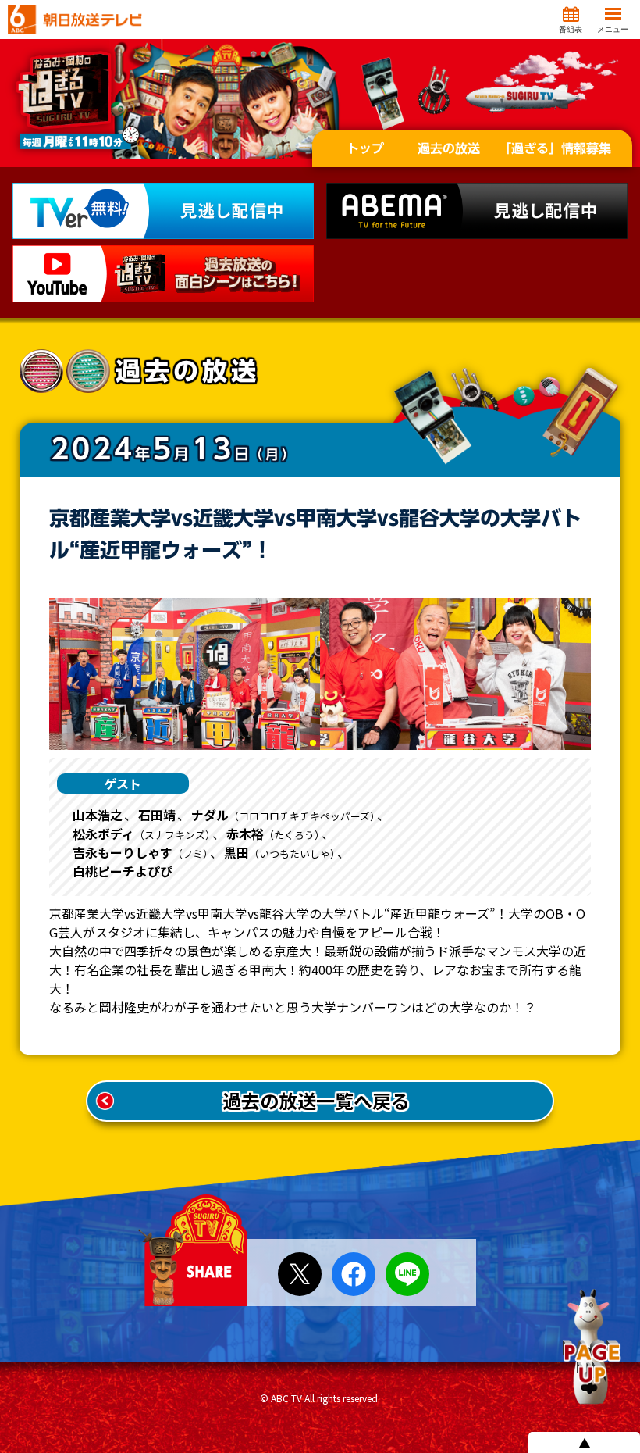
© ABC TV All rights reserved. (320, 1398)
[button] (313, 743)
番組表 (570, 29)
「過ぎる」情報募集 (555, 148)
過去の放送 (449, 148)
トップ (365, 148)
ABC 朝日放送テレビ (75, 19)
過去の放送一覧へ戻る (316, 1100)
